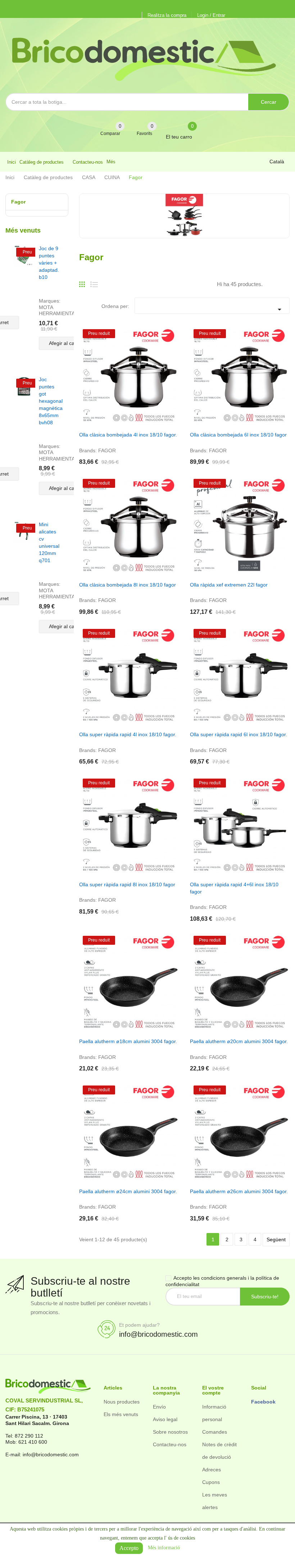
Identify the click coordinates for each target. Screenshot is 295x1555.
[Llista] (94, 281)
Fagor (18, 202)
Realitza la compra (167, 15)
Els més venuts (121, 1414)
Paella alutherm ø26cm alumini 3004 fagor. (239, 1191)
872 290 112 (29, 1436)
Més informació (164, 1547)
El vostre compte (213, 1390)
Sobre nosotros (170, 1432)
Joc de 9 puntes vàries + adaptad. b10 (49, 263)
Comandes (214, 1432)
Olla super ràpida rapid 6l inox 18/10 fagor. (238, 734)
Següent (276, 1239)
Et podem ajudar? (139, 1325)
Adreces (211, 1469)
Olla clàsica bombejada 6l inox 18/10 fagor (238, 435)
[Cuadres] (82, 281)
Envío (159, 1407)
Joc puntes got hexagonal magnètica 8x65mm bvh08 (51, 401)
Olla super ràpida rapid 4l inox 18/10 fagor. (127, 734)
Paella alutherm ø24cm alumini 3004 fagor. (128, 1191)
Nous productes (122, 1402)
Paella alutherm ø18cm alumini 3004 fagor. (128, 1041)
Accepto (129, 1548)
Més (110, 161)
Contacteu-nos (169, 1444)
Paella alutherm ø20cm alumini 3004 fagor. (239, 1041)
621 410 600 (32, 1442)
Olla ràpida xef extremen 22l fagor (229, 585)
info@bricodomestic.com (158, 1334)
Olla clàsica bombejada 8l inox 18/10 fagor (127, 585)
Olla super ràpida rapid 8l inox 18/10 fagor (127, 884)
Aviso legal (165, 1419)
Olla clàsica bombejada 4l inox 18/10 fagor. (128, 435)
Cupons (211, 1482)
